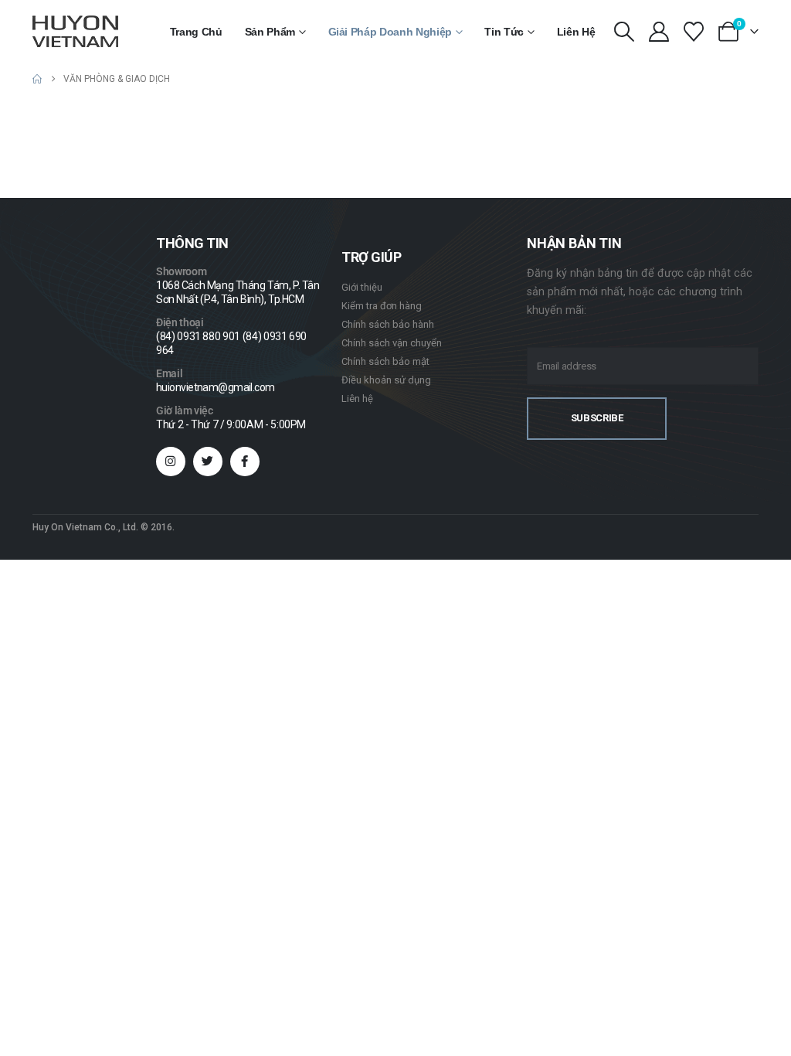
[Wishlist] (694, 32)
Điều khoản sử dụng (386, 380)
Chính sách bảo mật (385, 361)
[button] (624, 32)
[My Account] (658, 32)
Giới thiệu (361, 287)
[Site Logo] (75, 31)
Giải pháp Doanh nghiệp (390, 32)
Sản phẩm (270, 32)
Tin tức (504, 32)
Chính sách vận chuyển (391, 343)
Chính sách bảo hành (387, 324)
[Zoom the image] (76, 340)
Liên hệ (576, 32)
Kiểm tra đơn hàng (381, 306)
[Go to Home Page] (37, 79)
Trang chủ (196, 32)
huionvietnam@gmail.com (215, 387)
